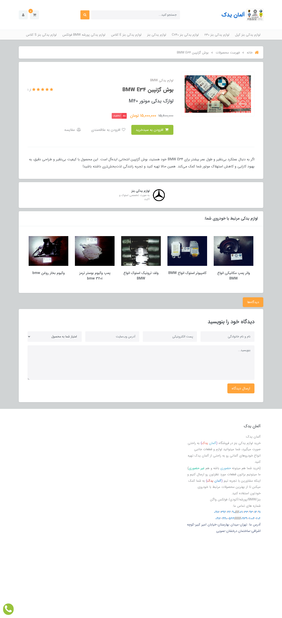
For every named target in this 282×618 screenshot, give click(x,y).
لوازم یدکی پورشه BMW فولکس (83, 34)
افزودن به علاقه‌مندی (106, 130)
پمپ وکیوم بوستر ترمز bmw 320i (94, 275)
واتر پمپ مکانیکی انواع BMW (233, 275)
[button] (34, 14)
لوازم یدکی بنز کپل (247, 34)
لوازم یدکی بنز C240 (185, 34)
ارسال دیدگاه (241, 388)
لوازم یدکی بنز (156, 34)
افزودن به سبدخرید (150, 130)
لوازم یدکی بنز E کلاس (126, 34)
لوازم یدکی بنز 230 (216, 34)
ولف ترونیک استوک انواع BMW (141, 275)
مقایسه (70, 130)
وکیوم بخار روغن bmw (48, 273)
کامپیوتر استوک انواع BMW (187, 273)
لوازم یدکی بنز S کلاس (41, 34)
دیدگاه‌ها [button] (253, 302)
